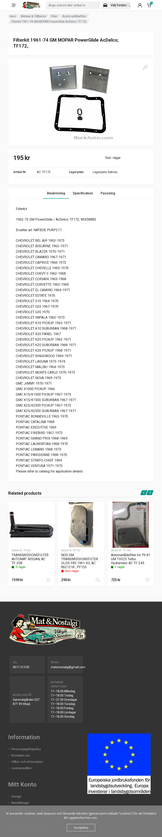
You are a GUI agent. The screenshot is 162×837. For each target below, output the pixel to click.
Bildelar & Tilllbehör (33, 16)
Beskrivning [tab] (56, 193)
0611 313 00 (21, 667)
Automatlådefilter (74, 16)
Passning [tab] (108, 193)
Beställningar (20, 803)
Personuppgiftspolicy (26, 749)
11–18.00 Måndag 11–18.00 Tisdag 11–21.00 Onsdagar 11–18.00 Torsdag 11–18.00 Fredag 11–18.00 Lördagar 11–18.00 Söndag (64, 704)
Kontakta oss (20, 755)
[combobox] (73, 5)
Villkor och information (27, 762)
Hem (13, 16)
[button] (48, 580)
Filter (54, 16)
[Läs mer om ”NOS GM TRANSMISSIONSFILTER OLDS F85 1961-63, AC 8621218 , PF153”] (97, 580)
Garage (16, 796)
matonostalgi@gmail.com (68, 667)
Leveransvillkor (21, 768)
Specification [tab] (83, 193)
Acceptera (81, 827)
